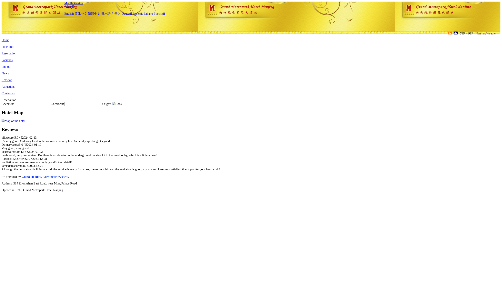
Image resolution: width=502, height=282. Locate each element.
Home (5, 40)
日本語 (106, 13)
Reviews (7, 80)
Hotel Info (8, 46)
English (69, 6)
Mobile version (73, 3)
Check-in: (8, 104)
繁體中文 (94, 13)
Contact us (8, 93)
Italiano (148, 13)
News (5, 73)
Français (138, 13)
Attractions (8, 86)
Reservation (9, 53)
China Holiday (31, 176)
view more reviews (55, 176)
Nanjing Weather (486, 33)
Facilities (7, 60)
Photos (6, 66)
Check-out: (58, 104)
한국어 (116, 13)
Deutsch (127, 13)
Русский (159, 13)
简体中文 (81, 13)
